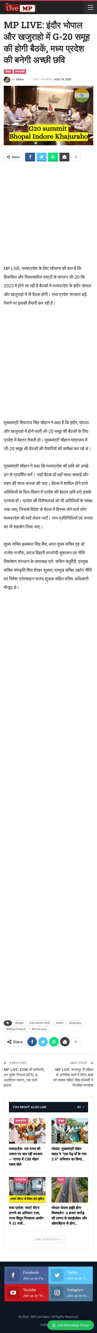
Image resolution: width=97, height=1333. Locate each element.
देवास (61, 1179)
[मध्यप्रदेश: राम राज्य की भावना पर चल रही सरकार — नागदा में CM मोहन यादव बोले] (27, 1131)
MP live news (39, 1029)
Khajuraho (75, 1023)
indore (59, 1023)
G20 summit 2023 (39, 1023)
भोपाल (8, 71)
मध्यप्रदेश (20, 71)
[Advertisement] (48, 212)
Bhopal (19, 1023)
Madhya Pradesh (16, 1029)
